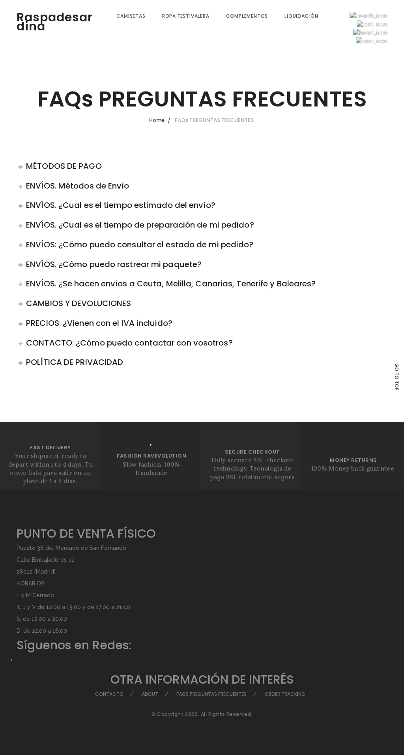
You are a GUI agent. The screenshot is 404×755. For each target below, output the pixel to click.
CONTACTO (109, 694)
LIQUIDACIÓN (301, 16)
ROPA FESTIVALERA (185, 16)
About (150, 694)
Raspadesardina (55, 22)
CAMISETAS (131, 16)
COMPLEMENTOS (247, 16)
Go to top (396, 377)
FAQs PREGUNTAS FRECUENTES (211, 694)
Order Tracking (285, 694)
